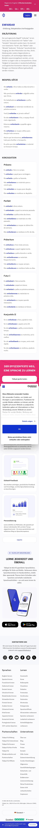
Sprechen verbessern (27, 716)
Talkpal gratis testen (19, 379)
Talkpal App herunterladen (21, 553)
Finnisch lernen (7, 703)
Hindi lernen (6, 713)
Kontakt (22, 751)
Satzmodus (24, 699)
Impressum (24, 794)
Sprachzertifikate (26, 709)
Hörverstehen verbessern (28, 713)
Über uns (23, 737)
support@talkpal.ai (24, 650)
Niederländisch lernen (9, 696)
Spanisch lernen (7, 679)
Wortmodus (24, 703)
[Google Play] (29, 624)
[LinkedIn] (28, 658)
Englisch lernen (7, 676)
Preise (22, 747)
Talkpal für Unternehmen (10, 741)
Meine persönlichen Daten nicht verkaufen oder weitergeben (19, 438)
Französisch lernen (8, 683)
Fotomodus (24, 693)
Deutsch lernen (7, 689)
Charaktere (24, 686)
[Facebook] (22, 658)
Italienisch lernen (8, 686)
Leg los (27, 15)
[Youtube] (17, 658)
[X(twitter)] (34, 658)
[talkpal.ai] (3, 15)
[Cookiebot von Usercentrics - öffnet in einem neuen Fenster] (28, 386)
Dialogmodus (24, 706)
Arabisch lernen (7, 706)
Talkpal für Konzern (8, 744)
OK (19, 429)
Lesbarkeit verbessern (27, 719)
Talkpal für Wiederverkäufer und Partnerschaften (9, 754)
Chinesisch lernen (8, 709)
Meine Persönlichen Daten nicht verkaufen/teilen (26, 787)
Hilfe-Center (24, 754)
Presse (22, 744)
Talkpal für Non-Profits (9, 747)
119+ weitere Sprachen (9, 726)
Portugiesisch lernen (8, 722)
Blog (21, 741)
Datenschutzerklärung (27, 757)
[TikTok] (11, 658)
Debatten (23, 689)
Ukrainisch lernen (8, 693)
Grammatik (24, 676)
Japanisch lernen (7, 716)
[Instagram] (5, 658)
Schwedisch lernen (8, 699)
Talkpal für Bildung (8, 737)
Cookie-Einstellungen (27, 761)
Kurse (22, 679)
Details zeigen (27, 421)
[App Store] (10, 624)
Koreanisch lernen (8, 719)
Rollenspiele (24, 683)
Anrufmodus (24, 696)
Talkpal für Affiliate (8, 761)
